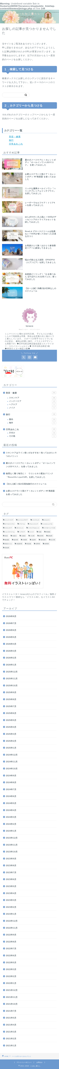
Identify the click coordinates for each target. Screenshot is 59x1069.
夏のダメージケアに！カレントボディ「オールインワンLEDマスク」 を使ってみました (30, 465)
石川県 (53, 540)
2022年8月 (11, 942)
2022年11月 (12, 928)
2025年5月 (11, 720)
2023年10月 (12, 851)
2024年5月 (11, 803)
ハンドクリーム (10, 532)
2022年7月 (11, 948)
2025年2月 (11, 741)
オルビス (47, 520)
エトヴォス (35, 520)
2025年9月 (11, 692)
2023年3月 (11, 900)
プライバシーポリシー (24, 1062)
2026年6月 (11, 630)
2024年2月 (11, 824)
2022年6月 (11, 955)
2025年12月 (12, 672)
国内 (32, 419)
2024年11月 (12, 761)
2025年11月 (12, 678)
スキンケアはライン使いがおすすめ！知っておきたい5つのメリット (31, 454)
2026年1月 (11, 665)
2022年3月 (11, 969)
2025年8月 (11, 699)
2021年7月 (11, 1011)
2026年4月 (11, 644)
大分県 (32, 536)
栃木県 (16, 540)
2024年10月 (12, 768)
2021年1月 (11, 1045)
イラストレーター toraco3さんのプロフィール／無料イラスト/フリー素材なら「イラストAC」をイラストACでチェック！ (29, 597)
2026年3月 (11, 651)
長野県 (38, 543)
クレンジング (34, 524)
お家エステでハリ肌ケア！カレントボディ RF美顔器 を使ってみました (30, 493)
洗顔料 (34, 540)
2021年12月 (12, 990)
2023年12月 (12, 838)
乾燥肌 (48, 532)
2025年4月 (11, 727)
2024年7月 (11, 789)
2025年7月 (11, 706)
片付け (32, 433)
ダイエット (20, 528)
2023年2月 (11, 907)
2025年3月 (11, 734)
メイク (31, 408)
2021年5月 (11, 1018)
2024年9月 (11, 775)
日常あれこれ (16, 144)
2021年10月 (12, 1004)
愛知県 (50, 536)
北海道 (23, 536)
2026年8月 (11, 616)
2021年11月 (12, 997)
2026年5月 (11, 637)
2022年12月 (12, 921)
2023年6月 (11, 879)
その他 (31, 436)
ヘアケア (31, 404)
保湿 (6, 536)
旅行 (11, 140)
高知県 (7, 547)
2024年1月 (11, 831)
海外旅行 (43, 540)
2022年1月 (11, 983)
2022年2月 (11, 976)
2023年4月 (11, 893)
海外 (31, 423)
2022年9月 (11, 935)
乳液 (40, 532)
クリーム (22, 524)
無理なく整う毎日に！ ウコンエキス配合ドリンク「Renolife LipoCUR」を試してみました (29, 475)
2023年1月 (11, 914)
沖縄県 (25, 540)
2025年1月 (11, 748)
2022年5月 (11, 962)
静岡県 (47, 543)
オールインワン (10, 524)
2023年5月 (11, 886)
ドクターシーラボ (49, 528)
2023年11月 (12, 845)
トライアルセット (33, 528)
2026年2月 (11, 658)
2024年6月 (11, 796)
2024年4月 (11, 810)
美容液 (29, 543)
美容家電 (19, 543)
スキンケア (32, 398)
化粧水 (14, 536)
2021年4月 (11, 1025)
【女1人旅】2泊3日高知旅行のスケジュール (26, 484)
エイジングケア (23, 520)
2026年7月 (11, 623)
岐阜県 (41, 536)
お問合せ (39, 1062)
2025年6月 (11, 713)
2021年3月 (11, 1032)
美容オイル (8, 543)
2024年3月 (11, 817)
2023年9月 (11, 858)
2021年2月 (11, 1038)
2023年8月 (11, 865)
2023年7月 (11, 872)
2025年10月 (12, 685)
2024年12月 (12, 755)
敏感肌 (7, 540)
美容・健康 (15, 136)
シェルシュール (47, 524)
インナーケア (32, 401)
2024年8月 (11, 782)
